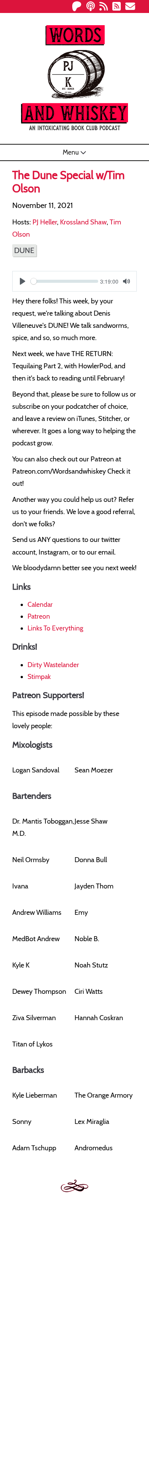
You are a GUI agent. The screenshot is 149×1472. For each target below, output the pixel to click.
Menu (71, 152)
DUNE (24, 250)
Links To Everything (55, 628)
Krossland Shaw (83, 222)
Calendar (40, 604)
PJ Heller (44, 222)
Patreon (39, 616)
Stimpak (39, 676)
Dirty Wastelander (53, 665)
